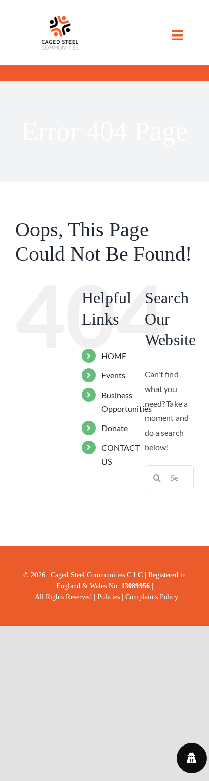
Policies (109, 597)
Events (113, 375)
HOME (113, 356)
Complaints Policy (151, 597)
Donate (114, 428)
